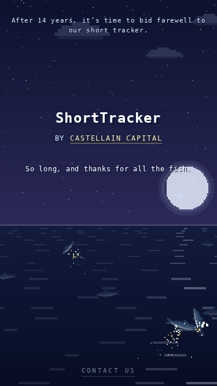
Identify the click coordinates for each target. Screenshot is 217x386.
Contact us (109, 370)
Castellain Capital (116, 138)
